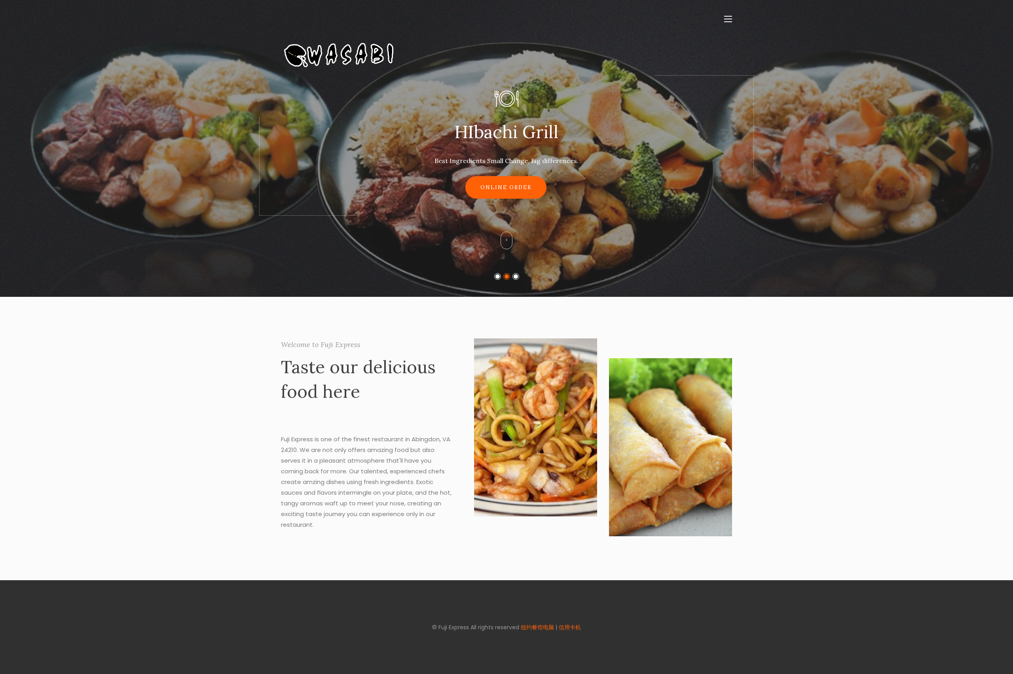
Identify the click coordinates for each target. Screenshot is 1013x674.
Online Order (505, 207)
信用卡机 (570, 627)
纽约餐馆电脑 (537, 627)
